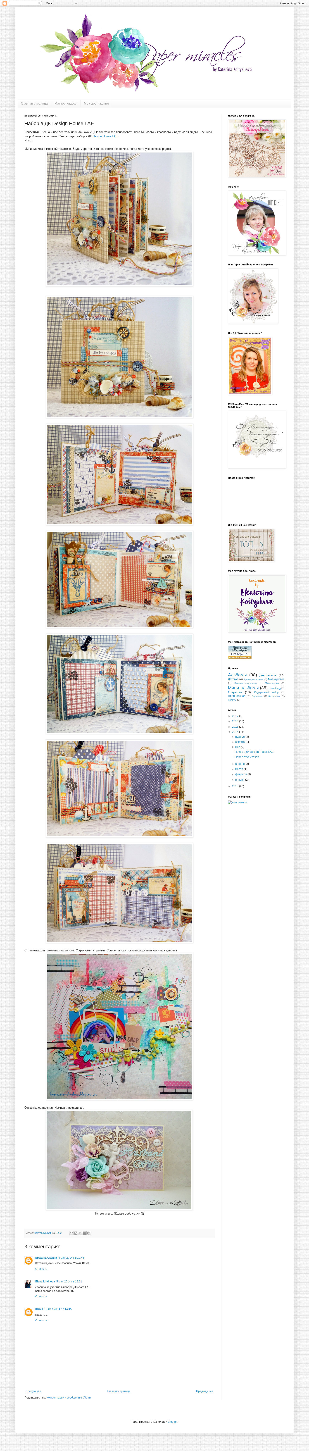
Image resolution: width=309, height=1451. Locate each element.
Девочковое (267, 675)
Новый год (275, 688)
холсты (232, 699)
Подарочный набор (266, 692)
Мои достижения (96, 103)
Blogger (172, 1421)
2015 (235, 726)
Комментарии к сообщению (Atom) (69, 1397)
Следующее (33, 1391)
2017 (235, 716)
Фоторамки (274, 696)
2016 (235, 721)
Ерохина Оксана (46, 1257)
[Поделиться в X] (80, 1233)
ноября (240, 736)
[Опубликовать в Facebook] (84, 1233)
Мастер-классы (66, 103)
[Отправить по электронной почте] (71, 1233)
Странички (257, 696)
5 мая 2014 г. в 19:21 (69, 1281)
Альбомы (237, 674)
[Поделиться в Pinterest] (88, 1233)
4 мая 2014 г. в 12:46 (71, 1257)
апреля (240, 763)
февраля (241, 774)
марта (239, 769)
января (240, 779)
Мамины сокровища (245, 683)
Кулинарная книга (254, 679)
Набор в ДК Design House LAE (254, 751)
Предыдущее (204, 1391)
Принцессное (236, 696)
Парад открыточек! (247, 757)
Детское (233, 679)
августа (240, 741)
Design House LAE (105, 136)
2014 (235, 732)
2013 (235, 786)
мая (238, 747)
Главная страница (34, 103)
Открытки (235, 692)
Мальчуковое (276, 679)
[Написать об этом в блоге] (76, 1233)
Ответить (41, 1268)
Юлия (39, 1309)
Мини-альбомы (243, 687)
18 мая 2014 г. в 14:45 (58, 1309)
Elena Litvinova (45, 1281)
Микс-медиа (272, 683)
